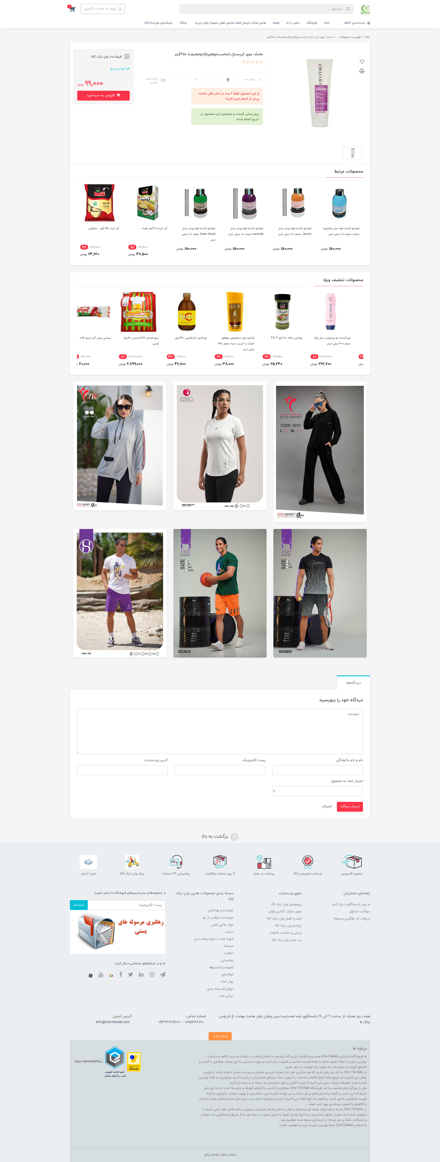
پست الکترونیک (253, 760)
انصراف (327, 806)
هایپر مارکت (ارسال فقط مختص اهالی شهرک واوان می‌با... (229, 23)
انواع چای (227, 974)
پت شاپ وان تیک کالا (287, 940)
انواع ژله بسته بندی (220, 989)
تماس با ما (293, 23)
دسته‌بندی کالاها (355, 23)
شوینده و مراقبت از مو (218, 917)
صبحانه (229, 946)
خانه (327, 23)
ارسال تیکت (220, 1036)
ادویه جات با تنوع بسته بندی (214, 939)
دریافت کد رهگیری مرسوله (352, 918)
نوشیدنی (227, 960)
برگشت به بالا (215, 836)
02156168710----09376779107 (181, 1022)
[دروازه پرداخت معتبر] (134, 1061)
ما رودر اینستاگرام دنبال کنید (351, 904)
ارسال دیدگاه (350, 806)
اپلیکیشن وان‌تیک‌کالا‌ (159, 23)
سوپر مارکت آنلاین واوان (285, 911)
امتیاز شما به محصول (347, 781)
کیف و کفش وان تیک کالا (284, 918)
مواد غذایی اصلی (222, 925)
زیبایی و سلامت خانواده (286, 933)
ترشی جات (226, 996)
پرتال (207, 1155)
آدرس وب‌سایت (156, 760)
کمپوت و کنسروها (221, 967)
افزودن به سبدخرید (101, 95)
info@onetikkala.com (113, 1022)
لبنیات (229, 932)
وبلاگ (183, 23)
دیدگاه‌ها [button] (353, 683)
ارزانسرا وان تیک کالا (288, 926)
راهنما (276, 23)
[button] (75, 9)
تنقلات (229, 953)
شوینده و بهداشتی (221, 910)
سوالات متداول (359, 911)
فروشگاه (312, 23)
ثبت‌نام (79, 904)
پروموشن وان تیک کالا (286, 904)
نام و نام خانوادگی (349, 760)
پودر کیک (227, 981)
